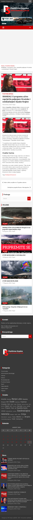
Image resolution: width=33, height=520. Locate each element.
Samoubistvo (9, 411)
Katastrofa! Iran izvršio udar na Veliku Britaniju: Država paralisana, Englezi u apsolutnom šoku (18, 467)
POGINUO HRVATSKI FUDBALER (17, 492)
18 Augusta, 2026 (6, 257)
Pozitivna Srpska (7, 94)
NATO (11, 406)
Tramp (13, 417)
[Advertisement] (16, 46)
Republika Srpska (22, 408)
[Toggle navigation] (3, 27)
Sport (2, 384)
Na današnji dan (5, 380)
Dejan (14, 104)
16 (29, 439)
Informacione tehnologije (7, 373)
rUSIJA (3, 411)
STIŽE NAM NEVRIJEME (10, 281)
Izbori (12, 404)
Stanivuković (4, 417)
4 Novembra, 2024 (7, 104)
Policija (24, 406)
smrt (16, 414)
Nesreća (14, 406)
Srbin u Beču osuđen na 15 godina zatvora (15, 182)
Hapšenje (23, 402)
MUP (30, 404)
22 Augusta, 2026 (12, 494)
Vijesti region (4, 388)
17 (3, 442)
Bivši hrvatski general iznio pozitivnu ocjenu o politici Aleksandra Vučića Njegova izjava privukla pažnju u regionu (20, 485)
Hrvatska (4, 404)
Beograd (3, 402)
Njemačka (19, 406)
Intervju (3, 375)
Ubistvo (18, 417)
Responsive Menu (30, 1)
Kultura (3, 377)
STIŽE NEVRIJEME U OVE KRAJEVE (13, 255)
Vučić (13, 419)
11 (7, 439)
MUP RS (2, 406)
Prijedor (2, 408)
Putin (12, 408)
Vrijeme (5, 223)
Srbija (23, 414)
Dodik (12, 402)
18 (7, 442)
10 (3, 439)
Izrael (15, 404)
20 (16, 442)
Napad (7, 406)
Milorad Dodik (25, 404)
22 (25, 442)
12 (12, 439)
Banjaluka (25, 399)
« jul (2, 451)
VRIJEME (5, 205)
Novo (4, 455)
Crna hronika (4, 371)
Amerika (3, 399)
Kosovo (19, 404)
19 (12, 442)
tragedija (9, 417)
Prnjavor (7, 408)
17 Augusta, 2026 (6, 283)
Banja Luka (17, 399)
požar (28, 406)
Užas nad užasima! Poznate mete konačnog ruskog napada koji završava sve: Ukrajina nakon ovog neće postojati (20, 500)
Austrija (9, 399)
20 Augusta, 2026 (6, 231)
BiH (7, 402)
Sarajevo (12, 414)
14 (21, 439)
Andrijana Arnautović (10, 174)
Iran (8, 404)
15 (25, 439)
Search (29, 198)
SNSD (19, 414)
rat (15, 408)
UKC (23, 417)
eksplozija (17, 402)
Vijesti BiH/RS (4, 386)
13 (16, 439)
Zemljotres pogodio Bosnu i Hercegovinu (18, 187)
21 (21, 442)
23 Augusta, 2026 (12, 462)
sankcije (14, 411)
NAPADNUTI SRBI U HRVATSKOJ (17, 507)
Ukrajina (27, 417)
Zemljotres (19, 419)
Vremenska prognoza (6, 419)
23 (29, 442)
